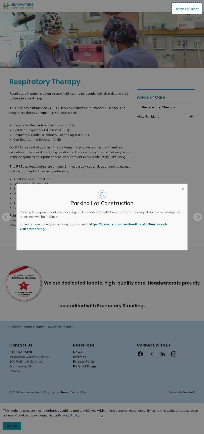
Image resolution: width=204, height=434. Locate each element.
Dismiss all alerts (187, 9)
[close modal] (182, 188)
